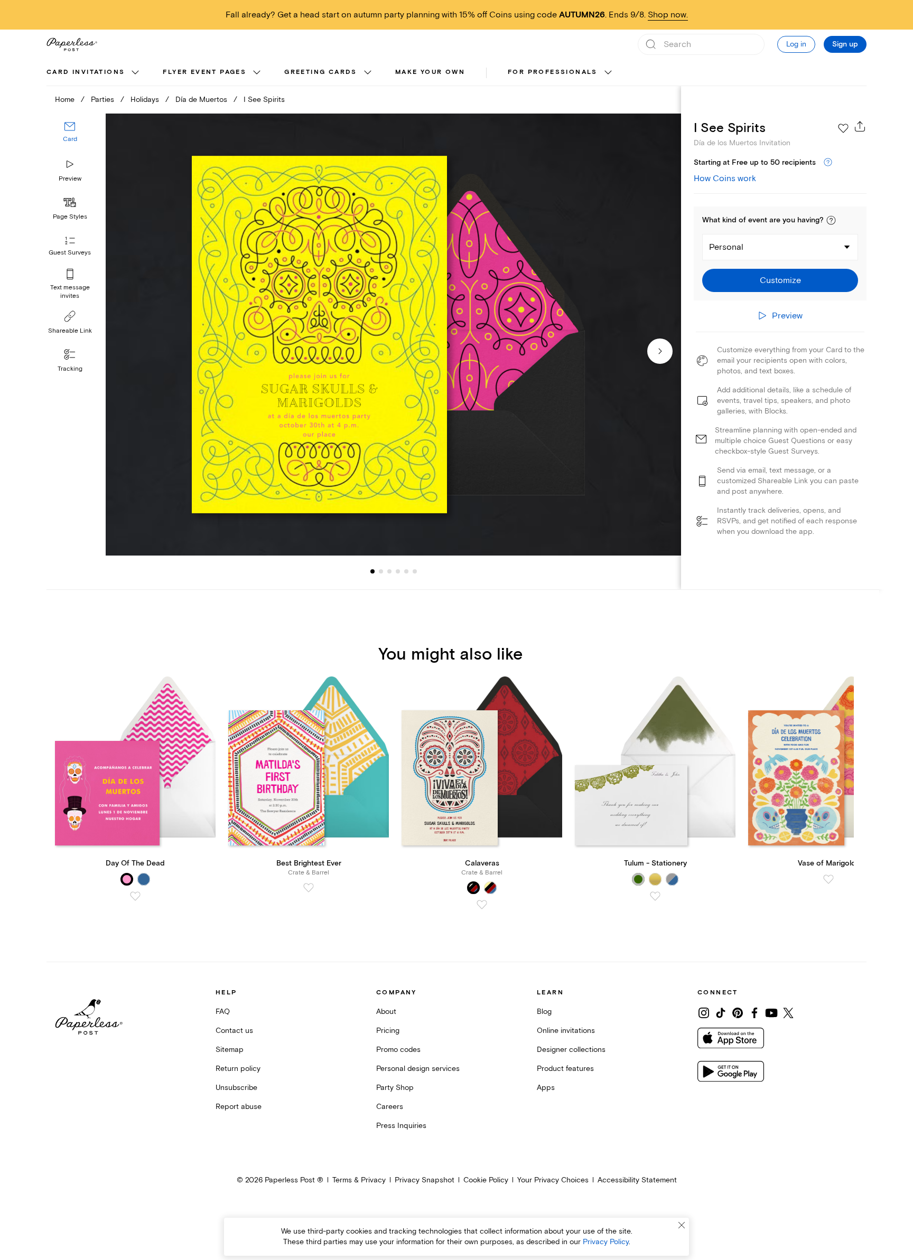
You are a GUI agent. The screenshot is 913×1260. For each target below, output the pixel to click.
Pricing (387, 1030)
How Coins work (725, 178)
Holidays (145, 99)
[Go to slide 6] (406, 571)
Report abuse (239, 1106)
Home (64, 99)
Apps (546, 1087)
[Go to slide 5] (398, 571)
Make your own (430, 72)
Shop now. (668, 15)
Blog (544, 1011)
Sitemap (230, 1049)
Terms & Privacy (359, 1180)
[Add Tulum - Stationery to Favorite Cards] (655, 896)
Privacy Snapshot (424, 1180)
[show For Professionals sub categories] (608, 73)
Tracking (70, 369)
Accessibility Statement (637, 1180)
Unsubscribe (236, 1087)
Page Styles (70, 217)
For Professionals (553, 72)
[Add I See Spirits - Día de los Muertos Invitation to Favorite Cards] (843, 128)
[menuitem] (94, 73)
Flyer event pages (204, 72)
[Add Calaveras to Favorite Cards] (482, 904)
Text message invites (70, 292)
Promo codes (398, 1049)
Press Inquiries (401, 1125)
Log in (796, 44)
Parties (102, 99)
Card (70, 139)
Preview (70, 179)
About (386, 1011)
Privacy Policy (606, 1241)
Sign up (845, 44)
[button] (831, 220)
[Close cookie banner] (681, 1225)
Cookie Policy (485, 1180)
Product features (565, 1068)
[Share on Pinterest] (737, 1013)
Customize (780, 280)
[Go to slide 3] (381, 571)
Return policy (238, 1068)
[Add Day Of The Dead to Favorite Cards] (135, 896)
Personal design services (418, 1068)
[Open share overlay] (860, 126)
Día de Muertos (201, 99)
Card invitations (85, 72)
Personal (726, 247)
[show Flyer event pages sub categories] (256, 73)
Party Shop (395, 1087)
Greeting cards (320, 72)
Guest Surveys (70, 253)
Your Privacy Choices (553, 1180)
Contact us (234, 1030)
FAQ (223, 1011)
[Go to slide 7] (415, 571)
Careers (389, 1106)
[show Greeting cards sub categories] (367, 73)
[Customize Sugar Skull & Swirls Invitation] (393, 334)
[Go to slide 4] (389, 571)
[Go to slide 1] (372, 571)
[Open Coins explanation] (828, 162)
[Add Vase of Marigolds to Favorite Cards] (828, 879)
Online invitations (566, 1030)
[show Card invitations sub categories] (135, 73)
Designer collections (571, 1049)
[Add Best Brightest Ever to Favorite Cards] (308, 887)
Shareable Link (70, 331)
